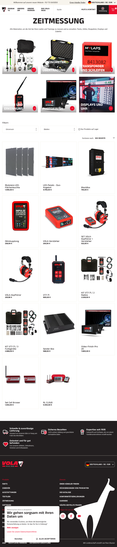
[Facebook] (71, 516)
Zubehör (6, 488)
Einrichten (18, 539)
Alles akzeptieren (47, 539)
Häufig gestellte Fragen (71, 505)
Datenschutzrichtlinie (40, 543)
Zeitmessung (8, 501)
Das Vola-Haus (45, 9)
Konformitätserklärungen (72, 497)
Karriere (64, 501)
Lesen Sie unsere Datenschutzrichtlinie (22, 532)
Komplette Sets (13, 68)
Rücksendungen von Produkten (74, 488)
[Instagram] (63, 516)
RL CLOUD (48, 402)
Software (6, 505)
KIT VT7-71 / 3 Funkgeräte (11, 347)
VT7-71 (46, 295)
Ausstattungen (9, 492)
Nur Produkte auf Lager (89, 129)
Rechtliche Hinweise (17, 543)
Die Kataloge (65, 492)
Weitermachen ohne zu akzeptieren (19, 510)
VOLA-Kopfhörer (13, 295)
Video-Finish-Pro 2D (89, 347)
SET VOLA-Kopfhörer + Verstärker (87, 238)
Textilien (6, 497)
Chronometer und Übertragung (54, 66)
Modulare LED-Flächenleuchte (12, 186)
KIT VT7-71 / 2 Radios (87, 294)
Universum (20, 9)
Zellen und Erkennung (13, 107)
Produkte (11, 9)
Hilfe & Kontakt (88, 9)
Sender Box (48, 349)
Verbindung (103, 11)
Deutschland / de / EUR (102, 2)
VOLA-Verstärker (51, 241)
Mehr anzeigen (12, 528)
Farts (4, 484)
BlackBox (85, 187)
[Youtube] (79, 516)
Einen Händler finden (77, 2)
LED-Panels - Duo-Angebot (52, 186)
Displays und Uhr (92, 107)
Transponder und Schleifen (93, 68)
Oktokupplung (12, 241)
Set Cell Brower (12, 402)
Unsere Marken (31, 9)
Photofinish (53, 108)
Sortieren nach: (88, 138)
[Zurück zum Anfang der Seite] (112, 544)
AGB (4, 543)
